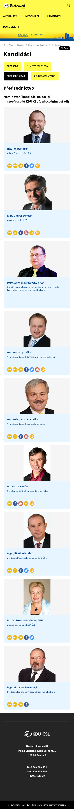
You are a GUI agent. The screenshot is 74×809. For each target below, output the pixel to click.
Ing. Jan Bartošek (17, 148)
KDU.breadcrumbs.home (5, 45)
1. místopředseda (37, 66)
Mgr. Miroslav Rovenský (22, 687)
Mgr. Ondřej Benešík (19, 215)
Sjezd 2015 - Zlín (24, 45)
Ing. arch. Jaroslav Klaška (22, 419)
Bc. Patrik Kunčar (17, 486)
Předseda (12, 66)
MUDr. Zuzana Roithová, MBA (25, 620)
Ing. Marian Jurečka (19, 352)
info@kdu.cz (37, 776)
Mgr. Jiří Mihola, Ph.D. (20, 553)
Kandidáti (54, 16)
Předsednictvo (16, 76)
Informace (32, 16)
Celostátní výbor (44, 76)
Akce (11, 45)
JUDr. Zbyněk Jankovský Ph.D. (25, 282)
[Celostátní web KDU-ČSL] (16, 5)
